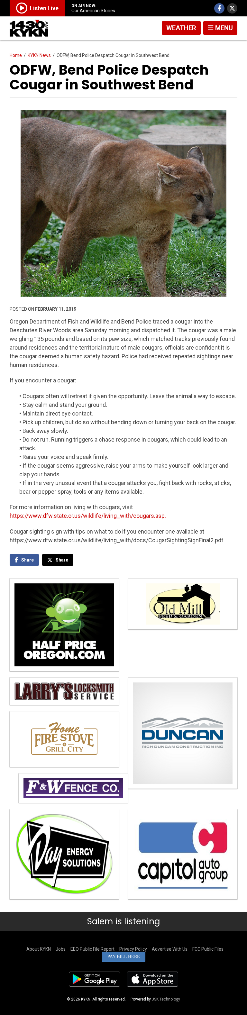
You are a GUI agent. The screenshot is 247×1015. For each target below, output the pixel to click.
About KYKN (38, 949)
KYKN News (39, 55)
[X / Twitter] (232, 8)
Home (16, 55)
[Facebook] (219, 8)
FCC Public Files (208, 949)
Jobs (61, 949)
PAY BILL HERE (123, 956)
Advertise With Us (170, 949)
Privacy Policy (133, 949)
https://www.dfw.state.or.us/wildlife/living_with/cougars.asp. (88, 515)
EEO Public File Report (92, 949)
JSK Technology (166, 999)
